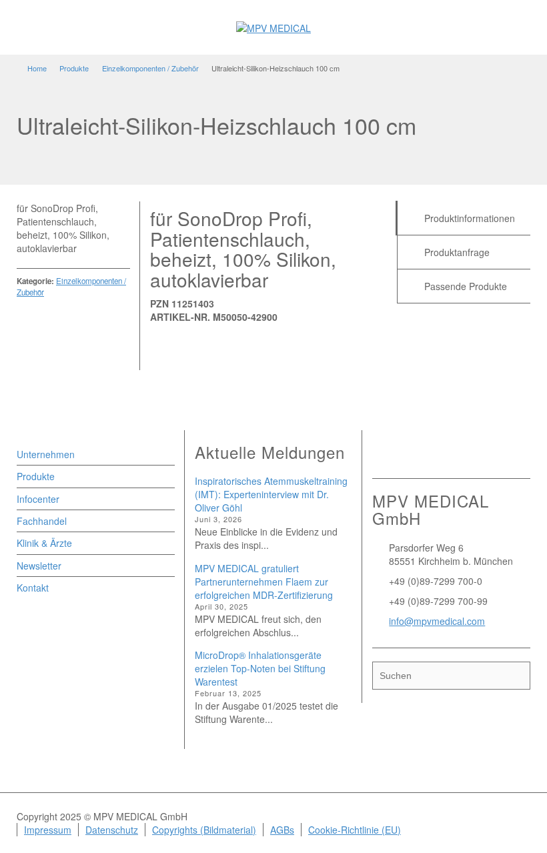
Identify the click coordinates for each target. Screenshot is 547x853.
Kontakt (33, 587)
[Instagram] (436, 455)
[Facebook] (399, 455)
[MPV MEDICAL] (273, 26)
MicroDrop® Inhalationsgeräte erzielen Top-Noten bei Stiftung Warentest (260, 668)
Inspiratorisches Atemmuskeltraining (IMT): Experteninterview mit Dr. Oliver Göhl (271, 494)
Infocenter (38, 499)
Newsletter (39, 565)
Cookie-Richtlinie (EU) (354, 829)
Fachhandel (42, 521)
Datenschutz (111, 829)
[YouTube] (455, 455)
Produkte (36, 476)
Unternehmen (46, 454)
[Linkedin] (418, 455)
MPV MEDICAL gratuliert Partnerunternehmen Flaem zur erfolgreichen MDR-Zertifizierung (264, 582)
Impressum (47, 829)
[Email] (380, 455)
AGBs (282, 829)
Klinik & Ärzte (44, 543)
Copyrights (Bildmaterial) (204, 829)
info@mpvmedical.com (437, 621)
